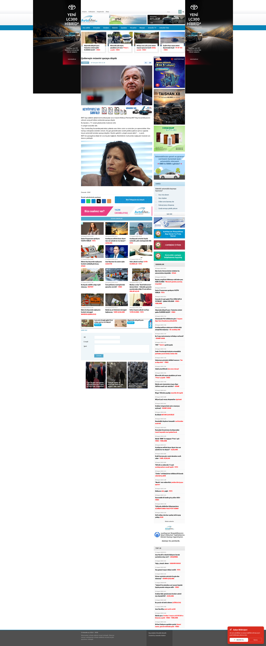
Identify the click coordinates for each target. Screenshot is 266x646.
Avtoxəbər (96, 28)
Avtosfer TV (152, 28)
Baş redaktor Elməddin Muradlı (157, 633)
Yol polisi (133, 28)
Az (180, 12)
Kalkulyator (92, 11)
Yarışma (84, 11)
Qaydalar (124, 28)
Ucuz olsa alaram (163, 195)
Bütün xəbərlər (169, 521)
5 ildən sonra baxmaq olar (166, 202)
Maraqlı (142, 28)
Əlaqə (107, 11)
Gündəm (106, 28)
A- (146, 62)
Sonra (255, 640)
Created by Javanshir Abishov (157, 635)
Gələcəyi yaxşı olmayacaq (166, 205)
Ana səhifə (86, 28)
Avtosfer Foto (164, 28)
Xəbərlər (115, 28)
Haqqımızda (100, 11)
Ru (183, 12)
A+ (150, 62)
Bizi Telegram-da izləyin (135, 200)
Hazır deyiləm (162, 198)
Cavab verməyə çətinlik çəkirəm (167, 208)
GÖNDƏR (98, 355)
